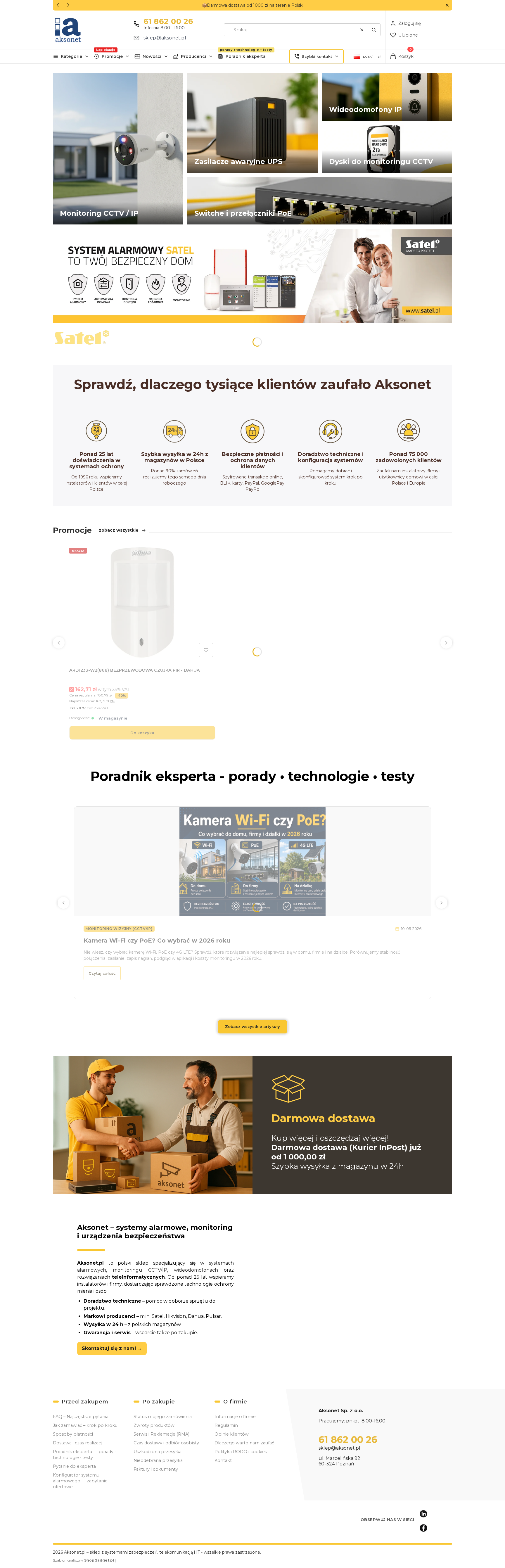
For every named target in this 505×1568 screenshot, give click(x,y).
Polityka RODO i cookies (241, 1451)
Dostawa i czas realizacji (78, 1443)
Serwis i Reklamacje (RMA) (161, 1434)
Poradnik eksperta (246, 56)
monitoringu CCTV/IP (140, 1270)
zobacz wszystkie (119, 530)
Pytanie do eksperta (74, 1466)
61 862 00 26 (168, 21)
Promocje (112, 56)
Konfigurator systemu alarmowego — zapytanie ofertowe (80, 1480)
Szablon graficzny (83, 1560)
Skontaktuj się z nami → (112, 1348)
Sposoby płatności (73, 1434)
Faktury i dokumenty (156, 1469)
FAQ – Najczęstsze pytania (80, 1416)
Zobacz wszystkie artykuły (252, 1026)
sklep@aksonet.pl (164, 38)
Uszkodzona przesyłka (157, 1451)
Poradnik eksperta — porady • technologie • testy (84, 1454)
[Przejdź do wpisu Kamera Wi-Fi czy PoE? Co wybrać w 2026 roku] (252, 861)
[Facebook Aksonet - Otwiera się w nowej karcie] (423, 1528)
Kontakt (223, 1460)
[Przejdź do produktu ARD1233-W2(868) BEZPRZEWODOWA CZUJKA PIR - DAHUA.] (142, 602)
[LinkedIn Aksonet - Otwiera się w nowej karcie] (423, 1514)
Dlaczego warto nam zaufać (244, 1443)
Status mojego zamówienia (163, 1416)
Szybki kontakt (317, 56)
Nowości (152, 56)
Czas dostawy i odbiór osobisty (166, 1443)
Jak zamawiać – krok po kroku (85, 1425)
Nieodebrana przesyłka (158, 1460)
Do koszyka (142, 732)
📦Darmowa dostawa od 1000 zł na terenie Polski (252, 5)
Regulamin (226, 1425)
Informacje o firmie (235, 1416)
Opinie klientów (232, 1434)
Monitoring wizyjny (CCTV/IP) (119, 929)
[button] (447, 5)
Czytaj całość (102, 973)
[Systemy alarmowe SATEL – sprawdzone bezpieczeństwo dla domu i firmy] (252, 276)
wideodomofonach (196, 1270)
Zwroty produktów (154, 1425)
